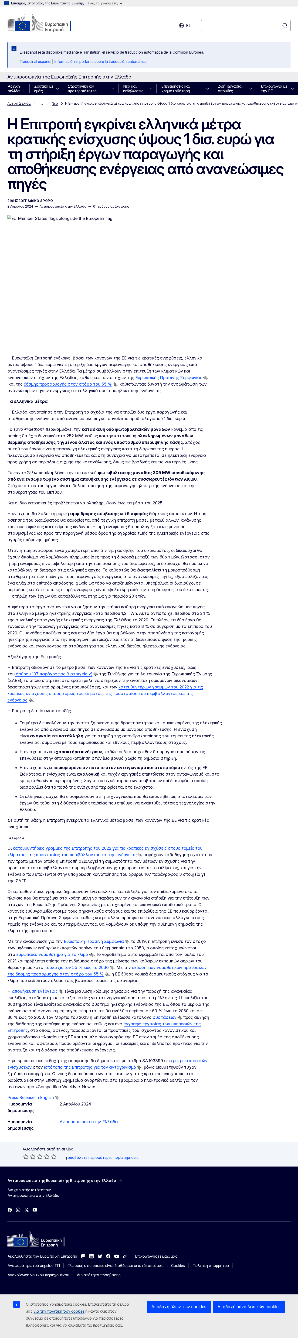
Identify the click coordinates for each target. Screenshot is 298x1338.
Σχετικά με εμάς (43, 88)
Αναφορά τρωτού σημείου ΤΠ (33, 1265)
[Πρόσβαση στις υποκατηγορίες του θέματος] (59, 88)
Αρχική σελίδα (14, 88)
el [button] (188, 25)
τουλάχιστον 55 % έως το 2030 (77, 967)
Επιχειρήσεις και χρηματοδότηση (175, 88)
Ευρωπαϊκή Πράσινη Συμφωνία (94, 941)
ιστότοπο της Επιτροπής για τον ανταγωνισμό (90, 1067)
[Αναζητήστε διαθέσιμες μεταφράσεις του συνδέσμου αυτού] (205, 378)
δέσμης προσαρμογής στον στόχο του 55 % (68, 384)
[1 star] (25, 1156)
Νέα (55, 103)
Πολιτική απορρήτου (211, 1265)
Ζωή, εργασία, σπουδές (230, 88)
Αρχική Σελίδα (19, 103)
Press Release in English (30, 1097)
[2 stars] (29, 1156)
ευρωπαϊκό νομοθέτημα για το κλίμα (52, 954)
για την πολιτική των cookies (59, 1311)
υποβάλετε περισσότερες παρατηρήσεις (103, 1157)
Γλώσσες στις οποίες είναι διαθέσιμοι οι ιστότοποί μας (115, 1265)
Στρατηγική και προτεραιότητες (82, 88)
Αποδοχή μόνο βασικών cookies (249, 1306)
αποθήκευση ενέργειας (35, 991)
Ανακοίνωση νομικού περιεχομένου (38, 1275)
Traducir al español (35, 61)
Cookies (178, 1265)
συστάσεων (164, 1017)
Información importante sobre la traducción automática (100, 61)
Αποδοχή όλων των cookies (178, 1306)
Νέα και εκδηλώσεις (133, 88)
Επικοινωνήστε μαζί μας (156, 1256)
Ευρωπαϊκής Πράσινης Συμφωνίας (168, 377)
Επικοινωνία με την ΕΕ (274, 88)
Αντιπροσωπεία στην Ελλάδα (89, 1121)
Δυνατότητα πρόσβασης (99, 1275)
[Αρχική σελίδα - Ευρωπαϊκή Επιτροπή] (45, 23)
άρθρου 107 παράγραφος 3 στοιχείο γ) (54, 673)
